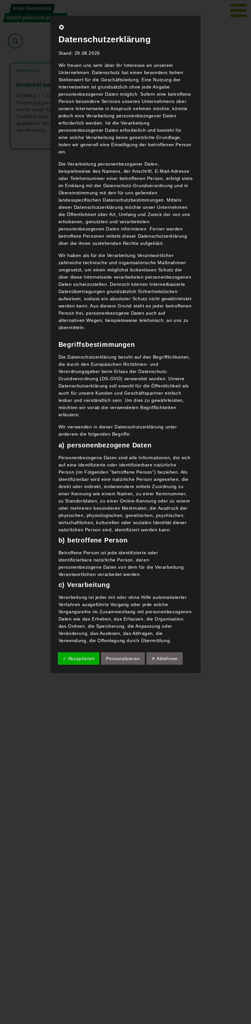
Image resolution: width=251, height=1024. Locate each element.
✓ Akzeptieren (79, 658)
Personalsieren (123, 658)
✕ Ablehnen (164, 658)
